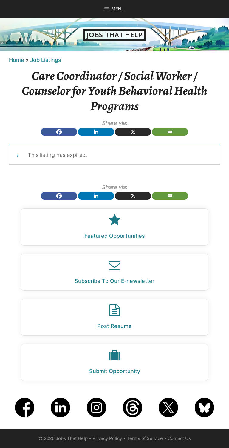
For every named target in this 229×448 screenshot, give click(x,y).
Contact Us (179, 438)
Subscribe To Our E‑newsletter (114, 281)
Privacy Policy (107, 438)
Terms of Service (145, 438)
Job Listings (45, 60)
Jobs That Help (114, 35)
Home (16, 60)
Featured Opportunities (114, 236)
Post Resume (114, 326)
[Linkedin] (96, 132)
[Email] (170, 132)
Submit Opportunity (114, 371)
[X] (133, 132)
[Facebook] (59, 132)
